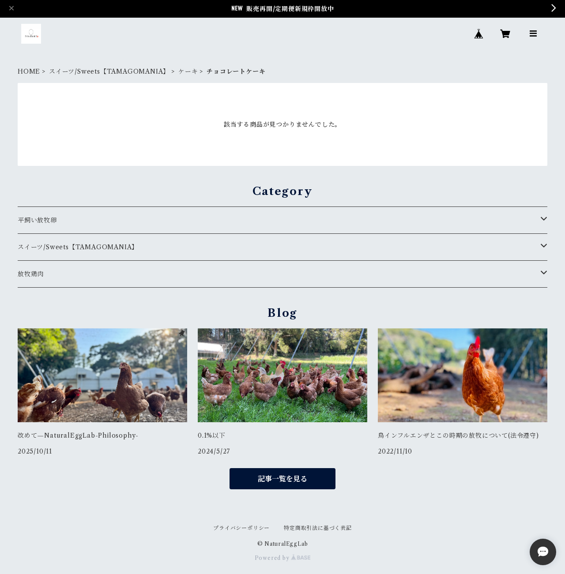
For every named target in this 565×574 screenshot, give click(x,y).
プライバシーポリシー (241, 528)
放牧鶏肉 (31, 274)
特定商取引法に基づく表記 (318, 528)
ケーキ (188, 71)
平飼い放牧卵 (37, 220)
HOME (29, 71)
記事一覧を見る (282, 478)
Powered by (273, 558)
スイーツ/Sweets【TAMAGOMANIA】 (109, 71)
